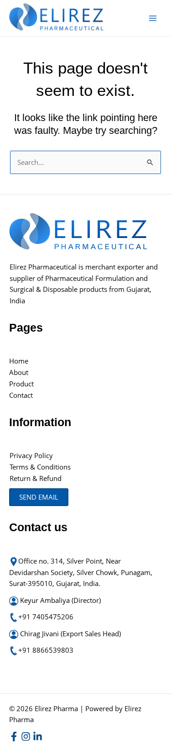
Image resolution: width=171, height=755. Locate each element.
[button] (38, 497)
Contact (21, 395)
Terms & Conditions (40, 466)
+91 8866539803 (45, 650)
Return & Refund (36, 478)
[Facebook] (14, 736)
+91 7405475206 (45, 616)
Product (21, 383)
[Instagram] (26, 736)
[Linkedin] (37, 736)
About (18, 372)
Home (18, 360)
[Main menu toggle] (153, 18)
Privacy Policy (31, 455)
